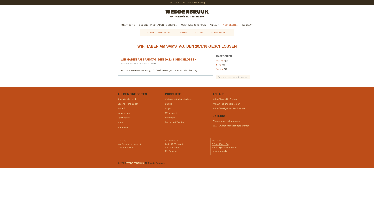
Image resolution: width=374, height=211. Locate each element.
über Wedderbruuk (193, 24)
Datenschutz (124, 117)
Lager (199, 32)
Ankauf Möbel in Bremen (225, 99)
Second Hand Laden (128, 104)
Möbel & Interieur (158, 32)
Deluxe (182, 32)
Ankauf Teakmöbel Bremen (226, 104)
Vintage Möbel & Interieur (178, 99)
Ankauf (214, 24)
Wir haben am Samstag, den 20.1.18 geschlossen (158, 59)
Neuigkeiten (230, 24)
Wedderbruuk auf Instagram (227, 121)
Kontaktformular (220, 151)
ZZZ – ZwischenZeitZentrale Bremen (231, 125)
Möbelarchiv (219, 32)
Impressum (123, 127)
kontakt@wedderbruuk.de (224, 147)
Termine (153, 63)
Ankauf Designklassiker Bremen (229, 108)
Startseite (128, 24)
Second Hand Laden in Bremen (158, 24)
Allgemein (220, 61)
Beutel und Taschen (175, 122)
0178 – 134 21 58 (220, 144)
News (146, 63)
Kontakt (247, 24)
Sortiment (170, 117)
